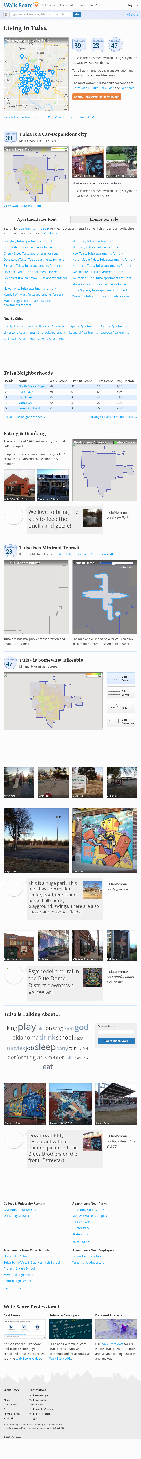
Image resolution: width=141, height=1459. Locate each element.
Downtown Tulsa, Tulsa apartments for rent (34, 259)
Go (77, 14)
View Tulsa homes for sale (73, 117)
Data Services (36, 1404)
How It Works (10, 1404)
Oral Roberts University (20, 1209)
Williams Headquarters (88, 1262)
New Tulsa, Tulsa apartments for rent (97, 253)
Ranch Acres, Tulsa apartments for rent (99, 272)
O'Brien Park (81, 1222)
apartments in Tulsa (32, 228)
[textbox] (40, 14)
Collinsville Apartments (19, 339)
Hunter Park (80, 1228)
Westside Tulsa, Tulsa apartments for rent (101, 296)
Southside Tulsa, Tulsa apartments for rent (101, 278)
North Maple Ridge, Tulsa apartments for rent (103, 259)
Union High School (16, 1256)
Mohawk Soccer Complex (89, 1216)
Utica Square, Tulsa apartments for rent (99, 290)
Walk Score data (112, 1344)
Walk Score (12, 1390)
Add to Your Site (91, 5)
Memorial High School (19, 1275)
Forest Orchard (29, 408)
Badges (33, 1418)
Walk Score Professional (31, 1307)
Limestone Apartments (19, 332)
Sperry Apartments (83, 326)
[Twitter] (6, 1395)
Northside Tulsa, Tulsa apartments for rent (101, 265)
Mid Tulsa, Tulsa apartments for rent (97, 241)
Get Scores (48, 5)
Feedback (8, 1418)
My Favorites (68, 5)
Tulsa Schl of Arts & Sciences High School (32, 1262)
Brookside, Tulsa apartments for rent (29, 247)
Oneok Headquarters (87, 1256)
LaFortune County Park (88, 1209)
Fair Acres (127, 88)
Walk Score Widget (28, 1358)
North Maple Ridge (85, 88)
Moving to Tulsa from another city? (113, 417)
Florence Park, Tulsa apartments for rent (32, 272)
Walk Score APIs (60, 1358)
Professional (38, 1390)
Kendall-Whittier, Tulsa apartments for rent (33, 294)
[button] (6, 14)
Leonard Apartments (83, 332)
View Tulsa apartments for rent (25, 117)
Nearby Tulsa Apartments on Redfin (97, 96)
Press (6, 1409)
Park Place (107, 88)
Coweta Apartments (51, 339)
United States (11, 205)
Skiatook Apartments (52, 332)
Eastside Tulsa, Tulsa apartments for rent (32, 265)
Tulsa (38, 205)
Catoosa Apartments (114, 332)
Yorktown (25, 403)
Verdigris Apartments (18, 326)
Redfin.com (51, 233)
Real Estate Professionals (42, 1409)
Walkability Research (39, 1414)
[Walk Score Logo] (21, 4)
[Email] (17, 1395)
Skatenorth (80, 1234)
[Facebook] (11, 1395)
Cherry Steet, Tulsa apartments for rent (31, 253)
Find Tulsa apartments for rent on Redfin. (87, 554)
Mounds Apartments (113, 326)
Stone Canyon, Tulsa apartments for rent (100, 284)
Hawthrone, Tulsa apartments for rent (30, 288)
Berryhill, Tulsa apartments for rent (28, 241)
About (7, 1400)
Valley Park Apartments (52, 326)
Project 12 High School (19, 1268)
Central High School (17, 1281)
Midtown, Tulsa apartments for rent (97, 247)
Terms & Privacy (12, 1414)
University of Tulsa (16, 1216)
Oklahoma (26, 205)
